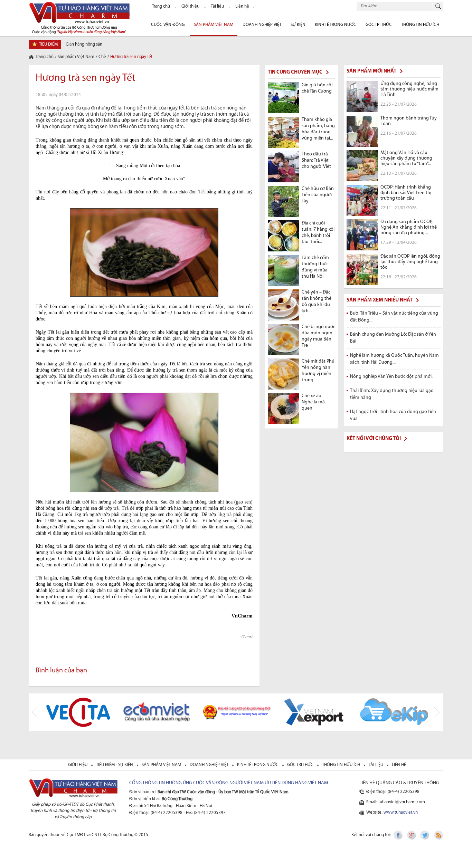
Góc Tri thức (379, 24)
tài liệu (376, 765)
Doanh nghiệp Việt (262, 24)
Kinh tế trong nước (335, 24)
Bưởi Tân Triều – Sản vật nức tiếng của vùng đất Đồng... (394, 317)
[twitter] (425, 835)
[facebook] (399, 835)
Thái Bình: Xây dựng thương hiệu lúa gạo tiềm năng (392, 394)
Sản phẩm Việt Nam (213, 24)
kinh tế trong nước (258, 765)
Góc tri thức (300, 765)
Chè (102, 57)
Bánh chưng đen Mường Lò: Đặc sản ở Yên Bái (393, 338)
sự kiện (298, 24)
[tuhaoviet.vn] (79, 17)
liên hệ (399, 765)
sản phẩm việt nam (162, 765)
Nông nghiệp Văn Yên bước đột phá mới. (391, 376)
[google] (412, 835)
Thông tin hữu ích (420, 24)
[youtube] (438, 835)
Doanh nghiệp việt (209, 765)
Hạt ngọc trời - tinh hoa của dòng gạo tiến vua (393, 415)
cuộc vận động (168, 24)
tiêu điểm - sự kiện (115, 765)
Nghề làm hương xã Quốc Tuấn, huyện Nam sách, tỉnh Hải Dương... (394, 359)
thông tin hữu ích (341, 765)
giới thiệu (78, 765)
